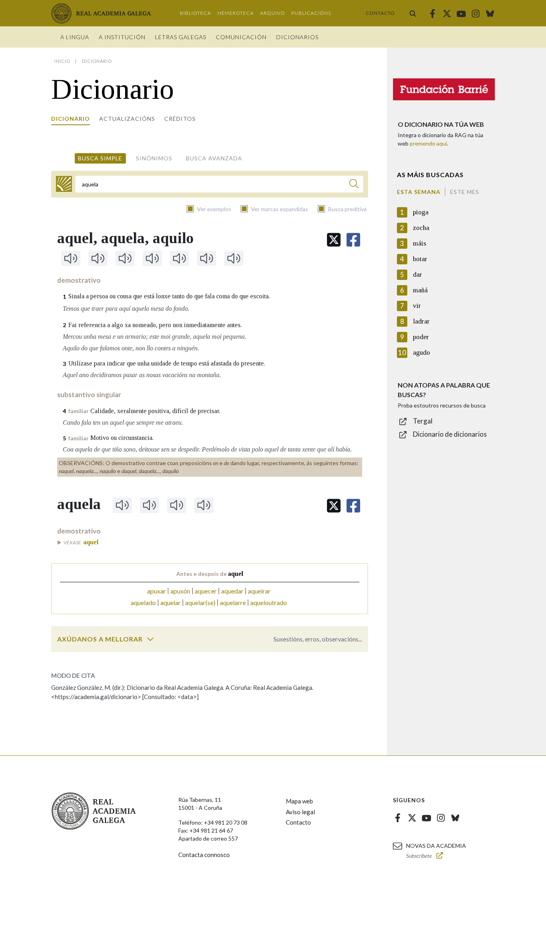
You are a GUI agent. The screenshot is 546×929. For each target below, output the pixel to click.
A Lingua (74, 37)
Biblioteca (195, 13)
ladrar (421, 321)
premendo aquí (428, 143)
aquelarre (233, 602)
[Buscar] (413, 13)
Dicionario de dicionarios (450, 434)
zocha (421, 228)
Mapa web (299, 801)
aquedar (232, 591)
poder (421, 337)
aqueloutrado (268, 602)
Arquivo (272, 13)
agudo (421, 352)
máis (419, 243)
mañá (420, 290)
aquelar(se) (200, 602)
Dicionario (70, 118)
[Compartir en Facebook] (353, 240)
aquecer (206, 591)
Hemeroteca (235, 13)
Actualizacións (127, 118)
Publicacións (311, 13)
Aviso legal (300, 811)
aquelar (170, 602)
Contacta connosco (204, 854)
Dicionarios (297, 37)
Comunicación (241, 37)
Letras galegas (180, 37)
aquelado (143, 602)
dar (417, 274)
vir (417, 306)
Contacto (380, 13)
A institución (122, 37)
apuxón (180, 591)
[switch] (150, 639)
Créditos (180, 118)
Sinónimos (154, 158)
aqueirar (259, 591)
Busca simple (100, 158)
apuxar (156, 591)
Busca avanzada (214, 158)
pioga (420, 212)
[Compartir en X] (334, 240)
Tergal (422, 421)
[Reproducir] (70, 258)
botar (420, 259)
